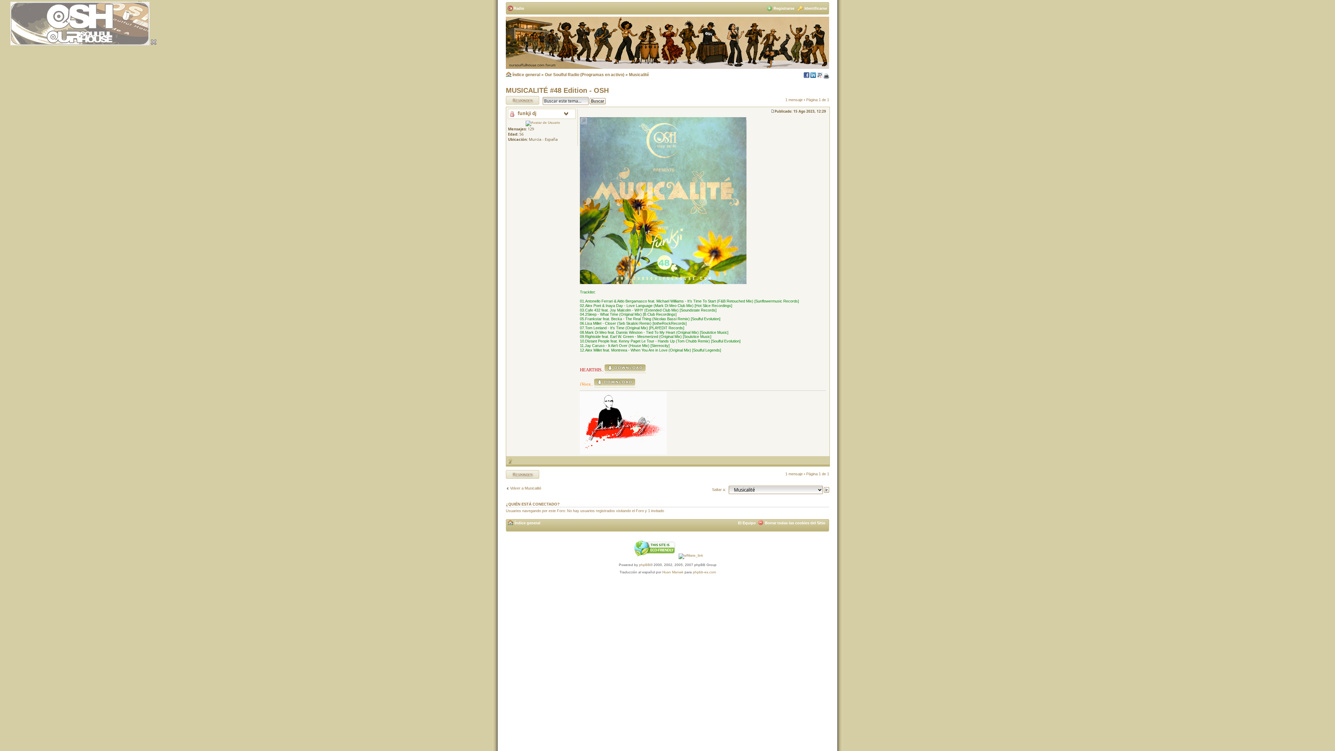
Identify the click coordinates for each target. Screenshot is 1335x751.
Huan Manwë (672, 572)
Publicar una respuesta (516, 100)
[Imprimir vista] (826, 76)
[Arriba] (510, 460)
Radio (518, 8)
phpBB (644, 565)
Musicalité (639, 74)
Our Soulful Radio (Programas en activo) (584, 74)
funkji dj (527, 113)
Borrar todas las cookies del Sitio (795, 523)
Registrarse (784, 8)
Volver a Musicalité (525, 488)
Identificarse (815, 8)
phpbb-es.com (704, 572)
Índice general (526, 74)
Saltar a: (719, 489)
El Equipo (747, 523)
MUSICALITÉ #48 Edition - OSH (557, 90)
